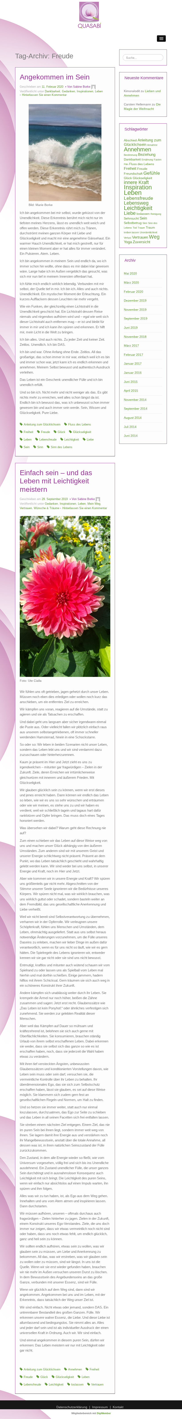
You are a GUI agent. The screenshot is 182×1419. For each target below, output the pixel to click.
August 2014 (133, 417)
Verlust (127, 237)
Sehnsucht (131, 218)
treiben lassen (131, 232)
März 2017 (131, 345)
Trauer (141, 227)
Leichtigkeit (71, 439)
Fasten (157, 159)
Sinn (40, 447)
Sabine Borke (81, 86)
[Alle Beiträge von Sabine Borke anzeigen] (93, 86)
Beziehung (146, 154)
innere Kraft (136, 182)
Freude (45, 432)
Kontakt (118, 1407)
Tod (135, 227)
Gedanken (68, 91)
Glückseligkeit (82, 432)
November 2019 (135, 309)
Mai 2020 (130, 273)
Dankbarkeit (52, 91)
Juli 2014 (130, 427)
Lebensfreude (48, 439)
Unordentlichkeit (148, 232)
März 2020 (131, 282)
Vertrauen (26, 508)
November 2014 (135, 399)
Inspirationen (85, 91)
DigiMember (104, 1413)
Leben (99, 91)
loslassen (77, 1384)
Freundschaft (133, 173)
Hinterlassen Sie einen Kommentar (44, 95)
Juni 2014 (131, 435)
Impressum (100, 1407)
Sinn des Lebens (61, 447)
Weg (154, 237)
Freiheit (28, 432)
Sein (27, 447)
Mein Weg (93, 503)
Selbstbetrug (133, 223)
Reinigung (155, 214)
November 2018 (135, 336)
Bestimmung (130, 155)
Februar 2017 (133, 354)
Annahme (152, 145)
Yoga (128, 242)
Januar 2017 (133, 363)
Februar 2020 (133, 291)
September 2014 (135, 408)
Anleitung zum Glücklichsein (42, 424)
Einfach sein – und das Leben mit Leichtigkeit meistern (56, 481)
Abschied (130, 140)
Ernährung (147, 159)
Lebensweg (136, 203)
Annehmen (75, 1369)
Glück (61, 432)
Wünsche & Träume (46, 508)
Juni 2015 (131, 381)
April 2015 (131, 390)
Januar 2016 (133, 372)
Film (126, 164)
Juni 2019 (131, 327)
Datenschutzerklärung (71, 1407)
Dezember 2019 (135, 300)
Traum (150, 227)
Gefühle (151, 173)
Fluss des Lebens (79, 424)
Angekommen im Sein (55, 77)
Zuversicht (141, 242)
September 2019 (135, 318)
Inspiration (138, 187)
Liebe (90, 439)
